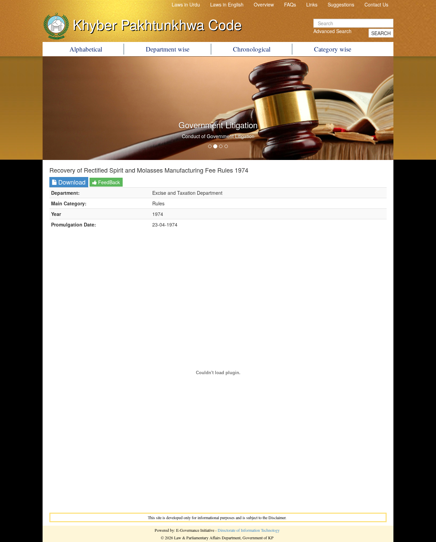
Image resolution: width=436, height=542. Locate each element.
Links (311, 4)
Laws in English (227, 4)
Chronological (251, 49)
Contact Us (376, 4)
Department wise (167, 49)
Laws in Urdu (186, 4)
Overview (264, 4)
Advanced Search (332, 31)
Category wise (332, 49)
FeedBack (108, 182)
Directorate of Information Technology (249, 530)
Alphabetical (85, 49)
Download (71, 181)
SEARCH (381, 33)
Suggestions (341, 4)
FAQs (290, 4)
